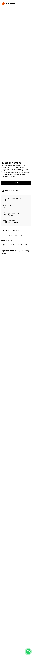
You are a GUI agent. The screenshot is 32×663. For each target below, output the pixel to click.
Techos (3, 160)
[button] (3, 84)
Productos (8, 261)
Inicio (2, 261)
